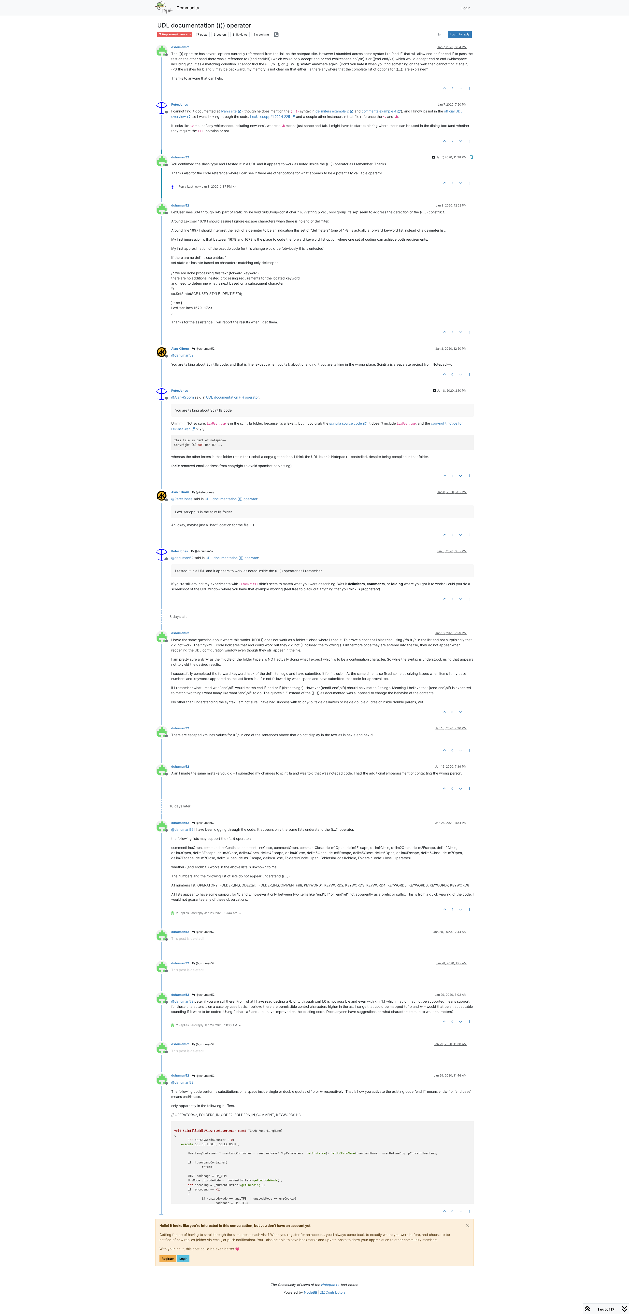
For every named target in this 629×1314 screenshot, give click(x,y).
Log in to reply (460, 34)
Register (168, 1258)
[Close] (467, 1225)
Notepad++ (330, 1285)
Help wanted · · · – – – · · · (176, 34)
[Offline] (163, 50)
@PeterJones (204, 492)
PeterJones (179, 104)
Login (183, 1258)
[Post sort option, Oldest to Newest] (440, 34)
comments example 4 (379, 111)
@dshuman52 (204, 348)
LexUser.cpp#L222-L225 (270, 116)
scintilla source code (345, 423)
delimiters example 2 (332, 111)
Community (187, 7)
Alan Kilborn (180, 348)
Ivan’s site (229, 111)
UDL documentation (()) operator (232, 397)
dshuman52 (180, 47)
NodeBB (310, 1292)
